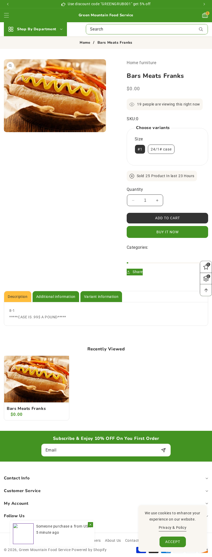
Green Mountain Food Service (45, 550)
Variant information (101, 297)
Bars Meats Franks (26, 408)
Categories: (137, 247)
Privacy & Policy (173, 527)
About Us (113, 540)
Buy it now (167, 232)
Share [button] (138, 272)
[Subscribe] (163, 450)
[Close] (90, 524)
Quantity (135, 189)
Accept (172, 542)
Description (18, 297)
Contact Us (135, 540)
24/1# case (161, 149)
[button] (204, 4)
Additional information (55, 297)
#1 (140, 149)
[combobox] (147, 29)
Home (85, 42)
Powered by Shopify (89, 550)
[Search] (201, 29)
